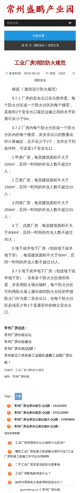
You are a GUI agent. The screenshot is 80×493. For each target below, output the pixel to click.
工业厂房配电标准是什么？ (33, 473)
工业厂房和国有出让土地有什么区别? (40, 442)
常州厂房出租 (21, 376)
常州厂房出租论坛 (18, 335)
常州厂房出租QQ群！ (20, 348)
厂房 (18, 396)
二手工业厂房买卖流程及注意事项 (37, 464)
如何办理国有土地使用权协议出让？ (39, 482)
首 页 (25, 45)
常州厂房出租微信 (18, 342)
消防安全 (39, 45)
